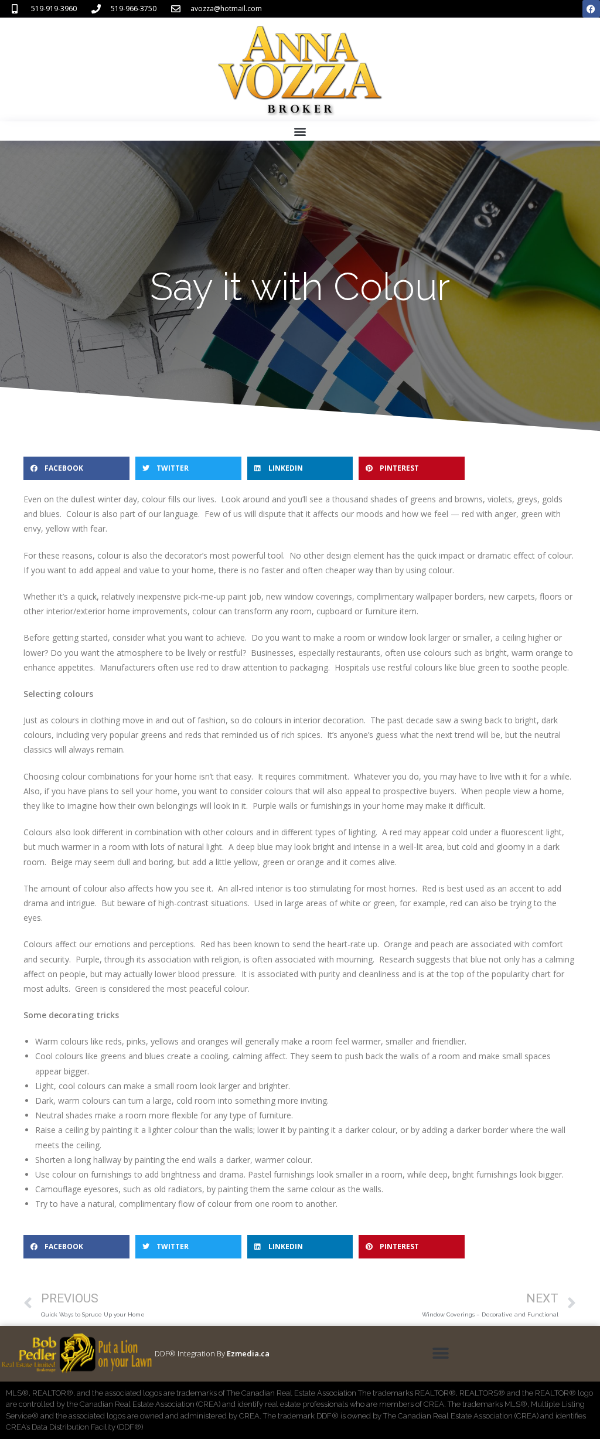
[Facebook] (591, 9)
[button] (300, 131)
